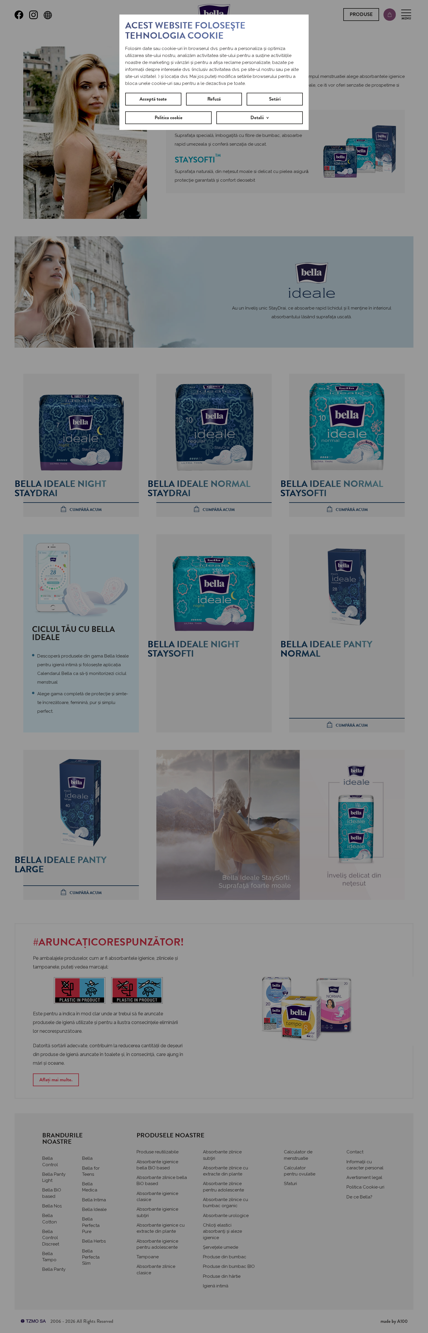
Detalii (257, 117)
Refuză (214, 99)
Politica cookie (169, 117)
